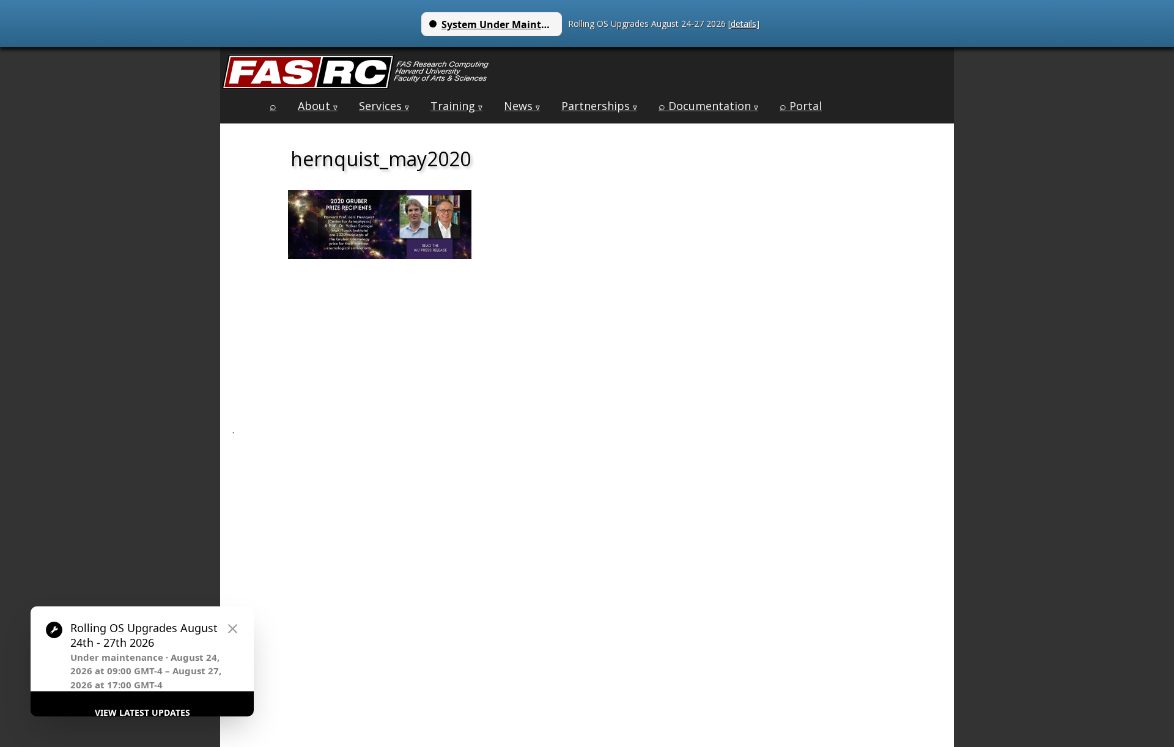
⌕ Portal (801, 105)
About (318, 105)
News (522, 105)
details (743, 23)
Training (456, 105)
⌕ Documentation (708, 105)
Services (384, 105)
